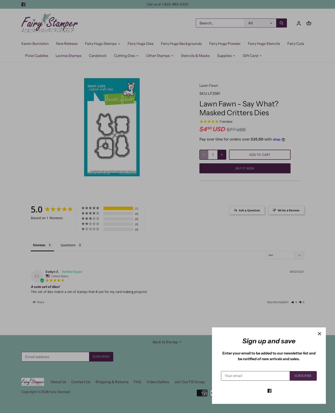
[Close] (319, 334)
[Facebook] (269, 390)
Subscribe (303, 375)
